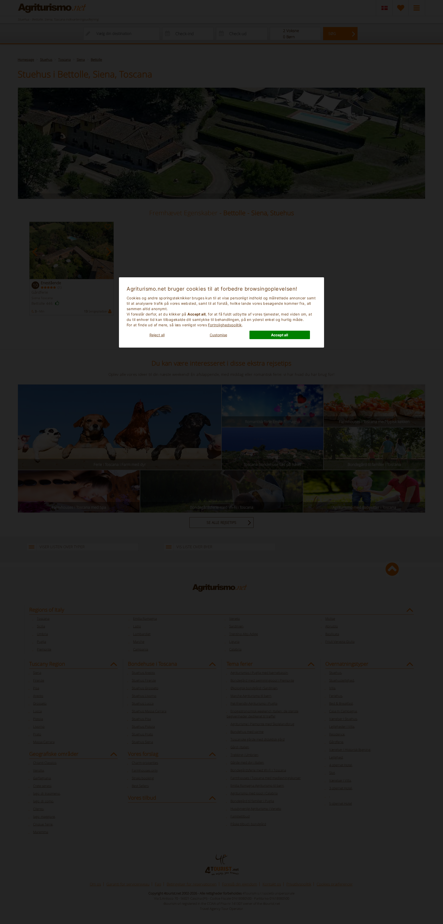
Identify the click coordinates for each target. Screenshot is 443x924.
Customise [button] (218, 335)
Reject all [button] (157, 335)
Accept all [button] (279, 335)
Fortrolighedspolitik (225, 325)
